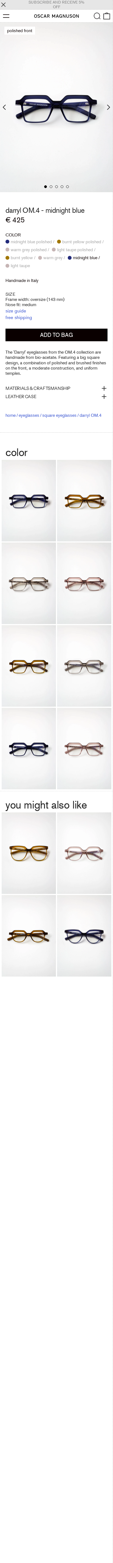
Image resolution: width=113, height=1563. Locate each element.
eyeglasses (29, 415)
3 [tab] (56, 186)
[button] (97, 16)
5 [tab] (67, 186)
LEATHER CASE (20, 396)
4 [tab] (62, 186)
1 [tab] (45, 186)
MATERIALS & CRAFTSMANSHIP (37, 388)
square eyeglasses (59, 415)
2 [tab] (51, 186)
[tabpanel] (56, 107)
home (10, 415)
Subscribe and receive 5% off (56, 4)
